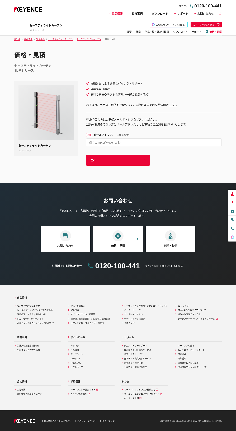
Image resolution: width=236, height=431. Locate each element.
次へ (93, 160)
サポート (182, 13)
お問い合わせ (205, 13)
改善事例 (137, 13)
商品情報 (117, 13)
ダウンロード (160, 13)
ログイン (183, 5)
